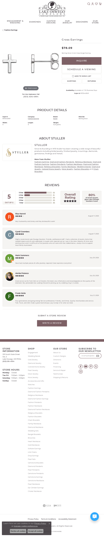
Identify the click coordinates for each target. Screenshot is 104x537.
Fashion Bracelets (81, 169)
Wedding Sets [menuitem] (33, 431)
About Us (56, 353)
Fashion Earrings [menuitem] (34, 388)
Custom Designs (59, 356)
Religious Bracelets (52, 167)
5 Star (21, 193)
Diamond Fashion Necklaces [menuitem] (39, 409)
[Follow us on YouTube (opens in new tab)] (86, 366)
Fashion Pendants (57, 164)
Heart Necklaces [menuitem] (34, 441)
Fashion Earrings (10, 30)
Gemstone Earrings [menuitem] (35, 477)
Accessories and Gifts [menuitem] (36, 381)
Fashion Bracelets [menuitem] (34, 417)
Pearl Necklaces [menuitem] (34, 484)
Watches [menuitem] (31, 385)
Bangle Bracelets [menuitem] (34, 434)
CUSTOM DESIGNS (51, 22)
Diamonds (35, 22)
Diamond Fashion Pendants (62, 162)
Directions (57, 360)
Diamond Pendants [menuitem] (35, 466)
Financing (57, 367)
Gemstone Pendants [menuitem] (36, 473)
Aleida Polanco (22, 273)
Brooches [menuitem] (31, 438)
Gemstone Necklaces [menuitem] (36, 481)
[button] (89, 3)
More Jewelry (67, 169)
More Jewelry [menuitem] (33, 377)
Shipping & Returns (60, 377)
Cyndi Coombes (22, 232)
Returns (92, 81)
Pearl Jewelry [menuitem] (33, 370)
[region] (31, 63)
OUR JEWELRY (67, 22)
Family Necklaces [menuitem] (34, 424)
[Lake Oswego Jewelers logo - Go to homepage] (52, 9)
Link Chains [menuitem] (32, 452)
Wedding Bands (84, 167)
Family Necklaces (68, 167)
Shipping (71, 81)
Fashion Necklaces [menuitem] (35, 406)
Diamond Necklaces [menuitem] (35, 427)
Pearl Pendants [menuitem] (34, 470)
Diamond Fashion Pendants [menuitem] (38, 392)
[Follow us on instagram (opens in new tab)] (81, 372)
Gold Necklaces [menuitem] (34, 445)
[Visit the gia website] (47, 505)
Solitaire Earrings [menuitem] (34, 449)
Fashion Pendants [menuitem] (35, 402)
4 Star (21, 195)
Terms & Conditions (48, 519)
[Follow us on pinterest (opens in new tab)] (91, 366)
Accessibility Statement (67, 519)
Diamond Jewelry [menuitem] (34, 363)
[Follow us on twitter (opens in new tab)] (96, 366)
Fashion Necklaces (74, 164)
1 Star (21, 203)
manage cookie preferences (26, 526)
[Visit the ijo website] (57, 505)
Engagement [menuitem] (33, 353)
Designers (82, 22)
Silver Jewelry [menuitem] (33, 374)
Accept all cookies (35, 531)
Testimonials (58, 374)
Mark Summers (22, 255)
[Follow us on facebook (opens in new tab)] (81, 366)
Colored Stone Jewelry (51, 169)
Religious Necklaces (83, 162)
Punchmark (57, 531)
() (54, 193)
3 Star (21, 198)
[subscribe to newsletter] (97, 356)
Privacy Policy (33, 519)
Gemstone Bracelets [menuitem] (35, 463)
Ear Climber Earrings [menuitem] (36, 488)
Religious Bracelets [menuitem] (35, 413)
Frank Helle (20, 293)
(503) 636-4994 (30, 97)
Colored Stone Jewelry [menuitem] (36, 367)
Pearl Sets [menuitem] (32, 459)
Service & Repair (59, 370)
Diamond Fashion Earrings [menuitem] (38, 399)
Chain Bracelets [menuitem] (34, 420)
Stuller (55, 118)
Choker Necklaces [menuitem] (35, 491)
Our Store (95, 22)
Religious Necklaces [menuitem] (35, 395)
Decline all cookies (18, 531)
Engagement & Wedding (15, 22)
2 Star (21, 200)
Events (55, 363)
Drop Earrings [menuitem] (33, 456)
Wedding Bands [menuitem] (34, 356)
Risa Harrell (20, 214)
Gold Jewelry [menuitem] (33, 360)
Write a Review (52, 323)
